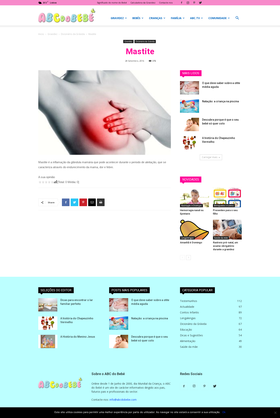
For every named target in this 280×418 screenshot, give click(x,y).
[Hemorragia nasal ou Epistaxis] (194, 197)
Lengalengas (187, 237)
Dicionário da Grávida (73, 34)
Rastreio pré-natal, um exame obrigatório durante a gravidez (225, 246)
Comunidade (217, 18)
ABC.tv (195, 18)
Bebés (136, 18)
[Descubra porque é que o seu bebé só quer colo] (189, 124)
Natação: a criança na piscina (220, 101)
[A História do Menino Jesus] (47, 341)
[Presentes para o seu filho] (227, 197)
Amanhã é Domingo (191, 242)
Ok (224, 412)
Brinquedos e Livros (224, 205)
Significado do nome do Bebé (112, 2)
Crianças (155, 18)
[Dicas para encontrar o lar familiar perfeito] (47, 304)
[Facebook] (181, 2)
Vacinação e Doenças (191, 205)
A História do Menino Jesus (77, 336)
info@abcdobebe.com (123, 399)
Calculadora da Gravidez (142, 2)
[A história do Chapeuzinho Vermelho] (189, 142)
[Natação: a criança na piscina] (189, 106)
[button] (237, 18)
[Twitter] (200, 2)
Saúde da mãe (221, 237)
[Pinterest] (194, 2)
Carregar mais (209, 157)
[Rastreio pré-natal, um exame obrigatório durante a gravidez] (227, 230)
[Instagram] (188, 2)
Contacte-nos (166, 2)
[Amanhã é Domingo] (194, 230)
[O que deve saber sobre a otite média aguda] (189, 87)
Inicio (41, 34)
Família (176, 18)
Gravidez (117, 18)
